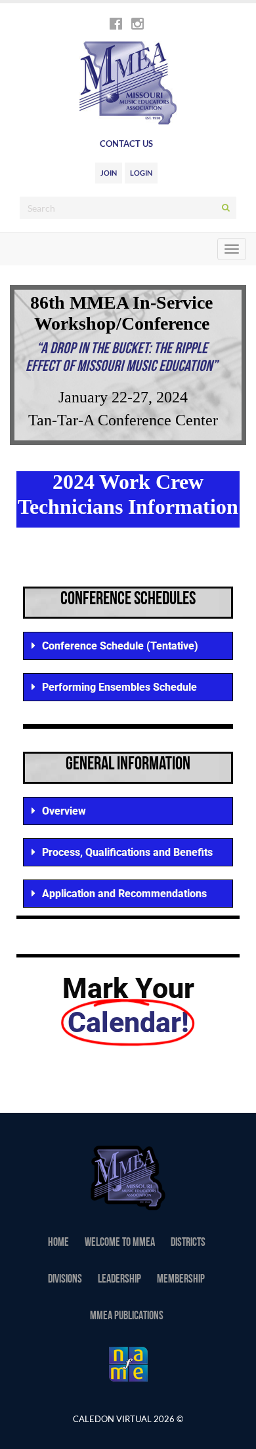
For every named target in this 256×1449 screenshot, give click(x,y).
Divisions (65, 1280)
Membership (181, 1280)
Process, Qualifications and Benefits (127, 852)
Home (58, 1243)
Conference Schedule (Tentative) (120, 646)
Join (108, 172)
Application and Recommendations (124, 893)
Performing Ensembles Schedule (119, 687)
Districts (188, 1243)
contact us (126, 143)
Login (141, 172)
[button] (128, 645)
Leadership (119, 1280)
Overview (64, 811)
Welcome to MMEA (120, 1243)
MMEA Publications (126, 1317)
